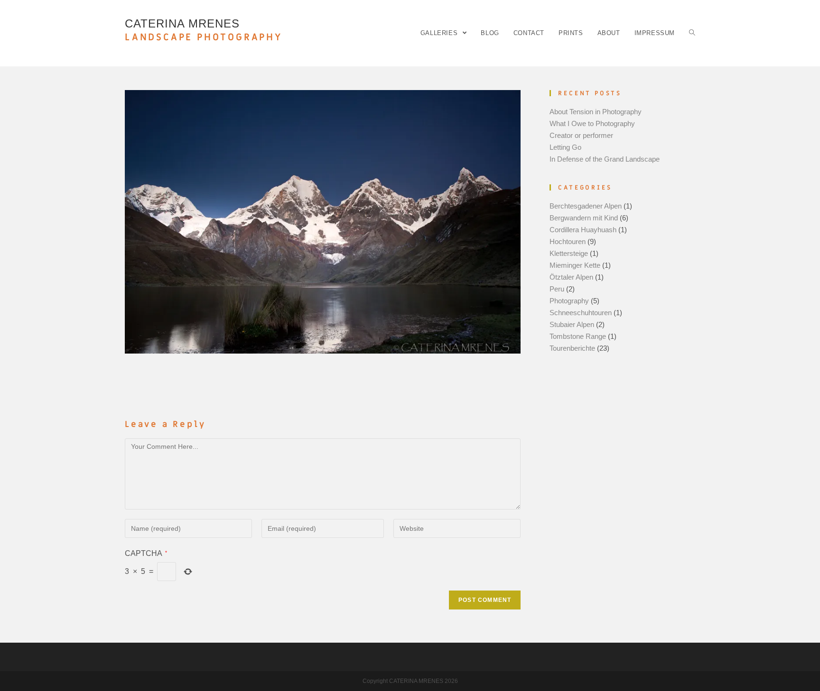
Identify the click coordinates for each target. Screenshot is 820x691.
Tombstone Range (578, 336)
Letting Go (565, 147)
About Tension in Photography (596, 112)
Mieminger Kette (575, 265)
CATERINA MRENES (203, 30)
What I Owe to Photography (592, 123)
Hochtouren (568, 241)
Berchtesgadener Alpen (586, 206)
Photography (569, 301)
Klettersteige (569, 253)
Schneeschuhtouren (581, 313)
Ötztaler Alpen (571, 277)
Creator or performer (581, 135)
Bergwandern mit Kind (584, 218)
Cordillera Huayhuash (583, 230)
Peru (557, 289)
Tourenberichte (572, 348)
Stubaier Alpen (572, 324)
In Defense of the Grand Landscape (605, 159)
